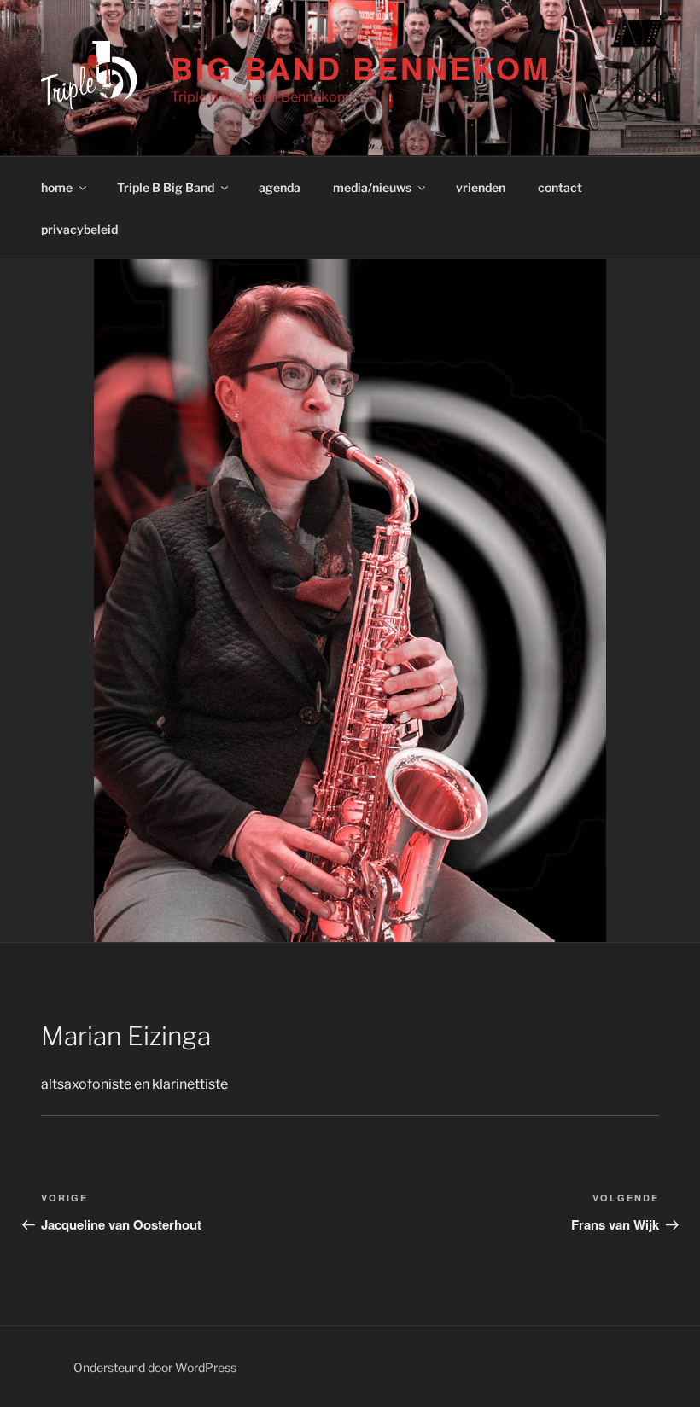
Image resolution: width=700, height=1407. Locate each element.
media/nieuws (372, 187)
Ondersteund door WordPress (154, 1367)
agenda (279, 187)
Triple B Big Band (165, 187)
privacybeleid (79, 229)
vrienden (480, 187)
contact (560, 187)
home (57, 187)
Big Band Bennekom (360, 67)
